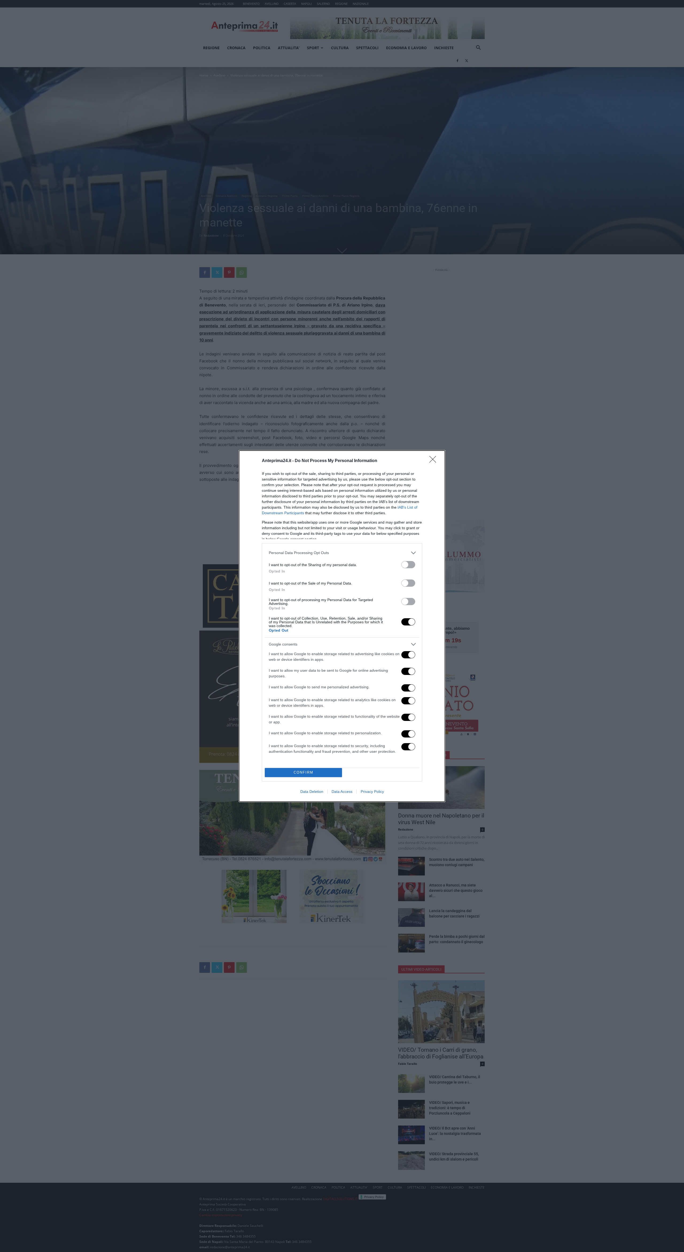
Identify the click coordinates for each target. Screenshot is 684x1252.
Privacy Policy (372, 791)
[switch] (408, 564)
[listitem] (342, 553)
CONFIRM (303, 772)
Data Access (342, 791)
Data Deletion (311, 791)
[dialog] (342, 626)
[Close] (434, 461)
